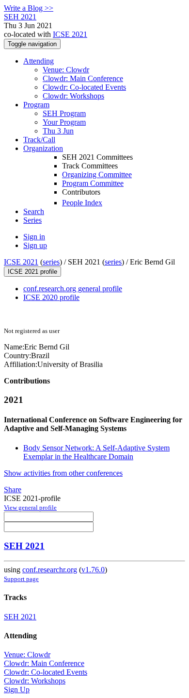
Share (12, 489)
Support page (21, 578)
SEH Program (64, 113)
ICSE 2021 (70, 34)
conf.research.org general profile (72, 288)
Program (36, 104)
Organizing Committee (97, 174)
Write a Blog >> (28, 8)
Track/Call (39, 139)
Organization (43, 148)
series (51, 262)
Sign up (35, 245)
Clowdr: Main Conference (83, 78)
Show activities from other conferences (63, 473)
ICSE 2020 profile (51, 297)
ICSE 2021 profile (32, 271)
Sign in (34, 237)
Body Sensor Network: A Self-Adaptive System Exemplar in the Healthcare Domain (96, 452)
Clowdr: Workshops (73, 96)
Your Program (64, 122)
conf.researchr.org (49, 569)
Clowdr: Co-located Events (84, 87)
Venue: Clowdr (66, 70)
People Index (82, 203)
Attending (38, 61)
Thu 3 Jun (58, 131)
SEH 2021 (24, 546)
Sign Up (17, 689)
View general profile (30, 507)
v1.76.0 (93, 569)
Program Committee (93, 183)
